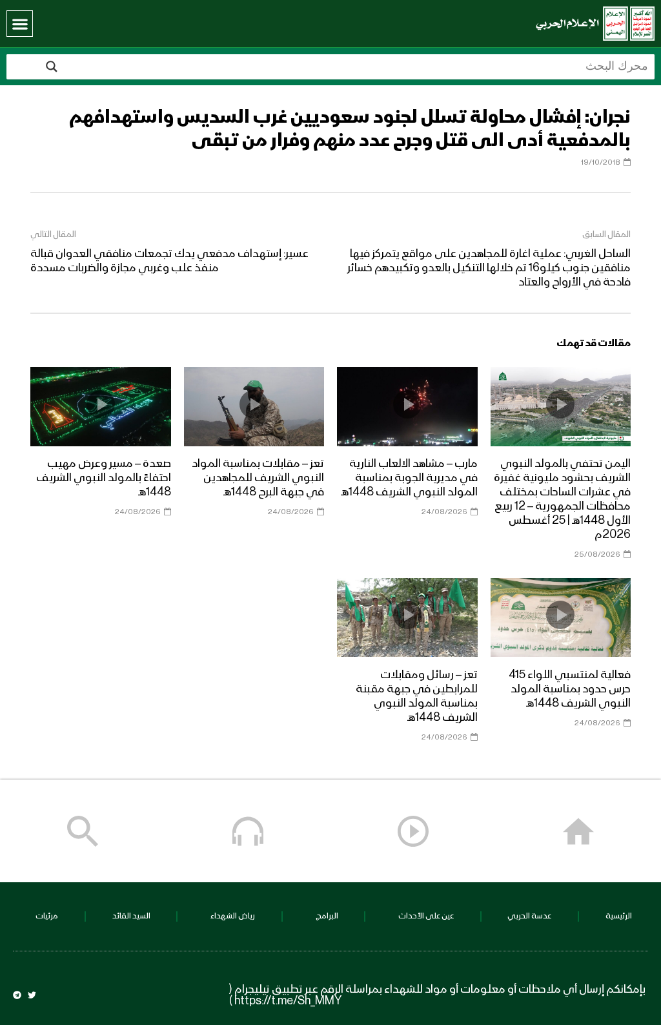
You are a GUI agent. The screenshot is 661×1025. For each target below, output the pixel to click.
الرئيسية (618, 916)
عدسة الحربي (529, 916)
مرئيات (47, 916)
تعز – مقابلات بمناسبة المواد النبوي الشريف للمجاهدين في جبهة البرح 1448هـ (258, 478)
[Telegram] (17, 995)
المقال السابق (606, 234)
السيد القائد (131, 916)
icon (560, 404)
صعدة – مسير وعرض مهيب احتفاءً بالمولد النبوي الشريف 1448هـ (103, 478)
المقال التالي (53, 234)
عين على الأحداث (426, 916)
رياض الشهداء (232, 916)
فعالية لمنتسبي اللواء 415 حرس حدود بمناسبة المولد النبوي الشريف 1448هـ (570, 689)
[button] (19, 23)
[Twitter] (32, 995)
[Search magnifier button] (52, 66)
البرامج (327, 916)
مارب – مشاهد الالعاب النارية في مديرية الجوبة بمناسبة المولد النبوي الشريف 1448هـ (409, 478)
